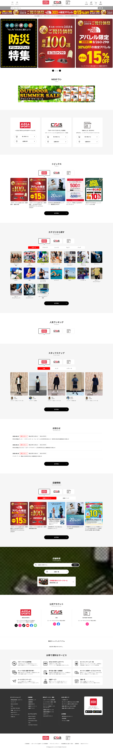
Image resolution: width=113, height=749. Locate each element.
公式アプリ (46, 714)
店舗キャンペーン (32, 706)
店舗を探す (25, 141)
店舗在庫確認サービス (48, 712)
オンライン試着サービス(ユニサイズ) (49, 706)
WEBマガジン (14, 712)
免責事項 (77, 743)
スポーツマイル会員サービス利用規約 (39, 743)
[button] (11, 16)
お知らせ (13, 716)
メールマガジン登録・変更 (49, 702)
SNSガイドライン (84, 743)
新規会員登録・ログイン (16, 699)
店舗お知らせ (31, 704)
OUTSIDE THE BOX (15, 708)
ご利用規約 (27, 743)
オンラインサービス (48, 704)
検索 (100, 8)
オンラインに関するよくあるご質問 (70, 702)
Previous (53, 71)
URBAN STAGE (31, 718)
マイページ (13, 702)
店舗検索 (30, 702)
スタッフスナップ (15, 714)
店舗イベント (31, 708)
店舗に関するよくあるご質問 (69, 706)
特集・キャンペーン (15, 710)
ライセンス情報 (65, 720)
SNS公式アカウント (48, 716)
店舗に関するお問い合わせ (68, 708)
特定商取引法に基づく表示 (67, 743)
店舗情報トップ (32, 699)
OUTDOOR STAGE (32, 720)
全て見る (56, 213)
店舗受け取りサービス (48, 709)
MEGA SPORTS (14, 704)
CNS (12, 706)
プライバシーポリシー (54, 743)
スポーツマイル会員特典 (49, 699)
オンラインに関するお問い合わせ (70, 704)
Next (60, 71)
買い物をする (25, 136)
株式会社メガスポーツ (67, 716)
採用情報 (64, 718)
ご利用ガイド (65, 699)
